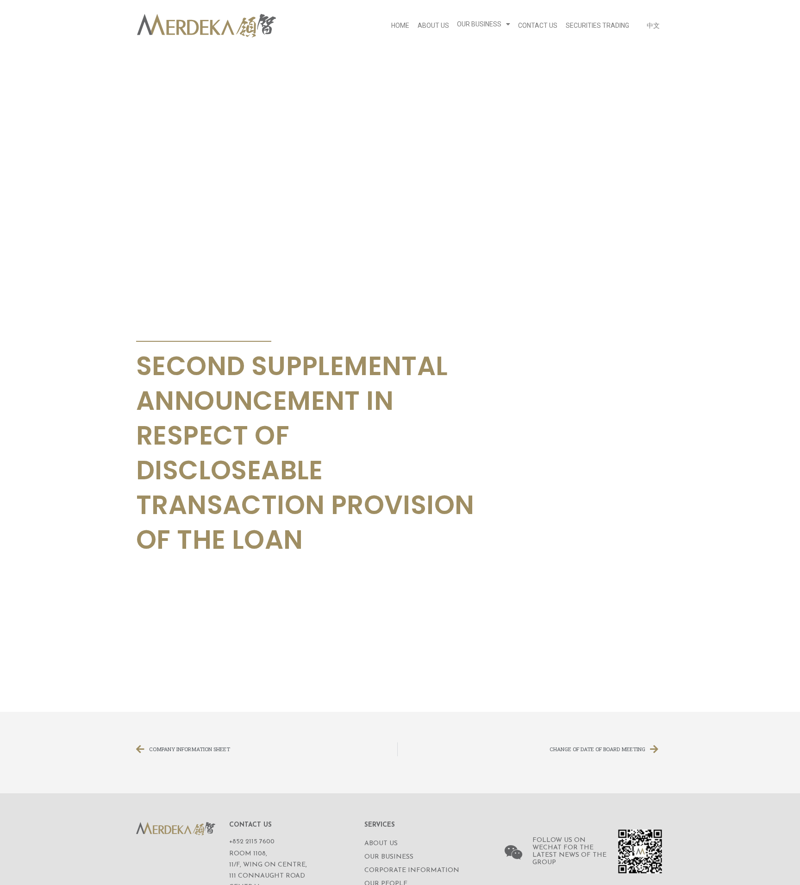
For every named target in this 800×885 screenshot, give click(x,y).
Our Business (479, 24)
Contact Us (537, 25)
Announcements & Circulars (200, 330)
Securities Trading (597, 25)
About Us (433, 25)
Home (400, 25)
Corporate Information (411, 870)
